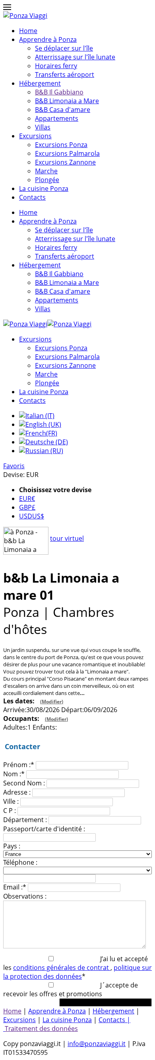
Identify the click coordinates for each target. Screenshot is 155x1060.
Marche (46, 171)
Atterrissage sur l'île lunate (75, 57)
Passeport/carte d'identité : (44, 828)
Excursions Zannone (65, 162)
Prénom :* (18, 764)
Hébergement (40, 83)
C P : (9, 810)
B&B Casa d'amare (62, 109)
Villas (42, 127)
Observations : (24, 896)
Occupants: (35, 718)
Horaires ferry (56, 65)
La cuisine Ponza (43, 188)
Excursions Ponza (61, 144)
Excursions (35, 136)
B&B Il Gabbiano (59, 92)
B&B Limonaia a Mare (67, 100)
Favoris (14, 465)
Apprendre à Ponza (48, 39)
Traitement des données (41, 1028)
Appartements (56, 118)
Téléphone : (20, 862)
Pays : (11, 846)
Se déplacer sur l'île (64, 48)
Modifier (52, 701)
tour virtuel (67, 538)
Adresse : (17, 792)
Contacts (32, 197)
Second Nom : (24, 783)
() (51, 701)
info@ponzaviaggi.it (97, 1043)
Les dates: (33, 701)
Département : (25, 819)
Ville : (11, 801)
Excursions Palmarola (67, 153)
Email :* (14, 887)
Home (28, 30)
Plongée (47, 179)
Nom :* (14, 773)
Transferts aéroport (64, 74)
